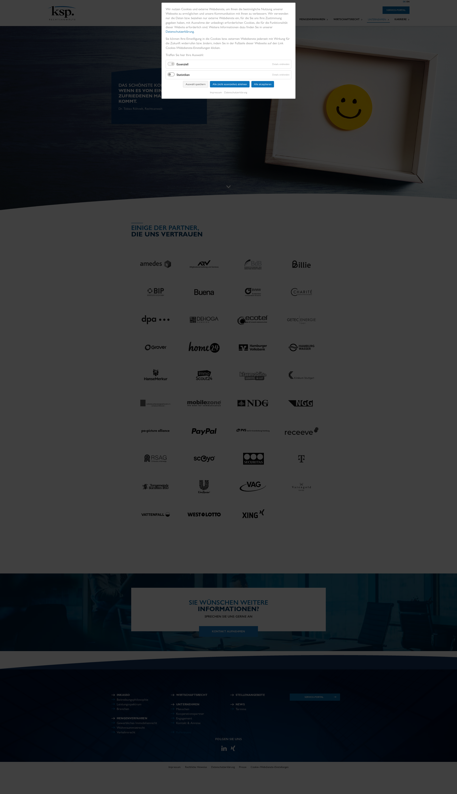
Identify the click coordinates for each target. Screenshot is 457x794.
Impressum (216, 92)
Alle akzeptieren (262, 84)
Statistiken (183, 75)
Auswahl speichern (195, 84)
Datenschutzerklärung (180, 31)
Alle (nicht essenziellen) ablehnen (230, 84)
